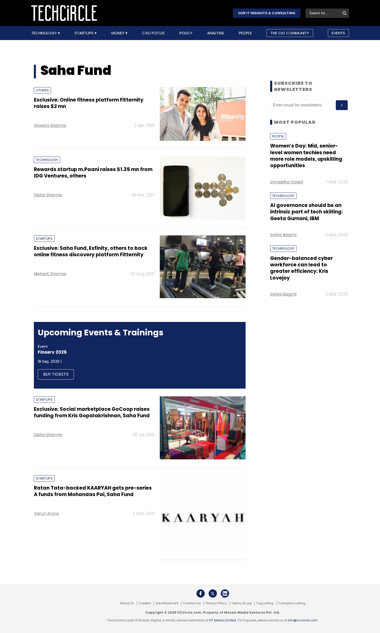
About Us (127, 603)
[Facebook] (200, 593)
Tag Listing (264, 603)
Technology (44, 33)
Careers (145, 603)
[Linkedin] (225, 593)
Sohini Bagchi (283, 235)
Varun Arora (46, 513)
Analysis (215, 33)
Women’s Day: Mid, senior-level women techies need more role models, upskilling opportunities (306, 155)
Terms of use (241, 603)
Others (42, 90)
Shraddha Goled (286, 182)
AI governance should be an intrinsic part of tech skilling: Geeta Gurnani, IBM (306, 212)
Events (338, 33)
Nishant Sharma (50, 274)
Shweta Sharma (50, 125)
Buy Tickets (56, 374)
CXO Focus (153, 33)
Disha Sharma (48, 195)
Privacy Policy (216, 603)
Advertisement (167, 603)
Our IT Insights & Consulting (266, 13)
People (245, 33)
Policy (186, 33)
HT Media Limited (222, 620)
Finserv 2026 (52, 352)
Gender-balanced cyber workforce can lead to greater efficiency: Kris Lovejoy (301, 268)
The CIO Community (289, 33)
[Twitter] (213, 593)
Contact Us (192, 603)
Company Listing (291, 603)
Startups (84, 33)
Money (118, 33)
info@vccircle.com (302, 620)
